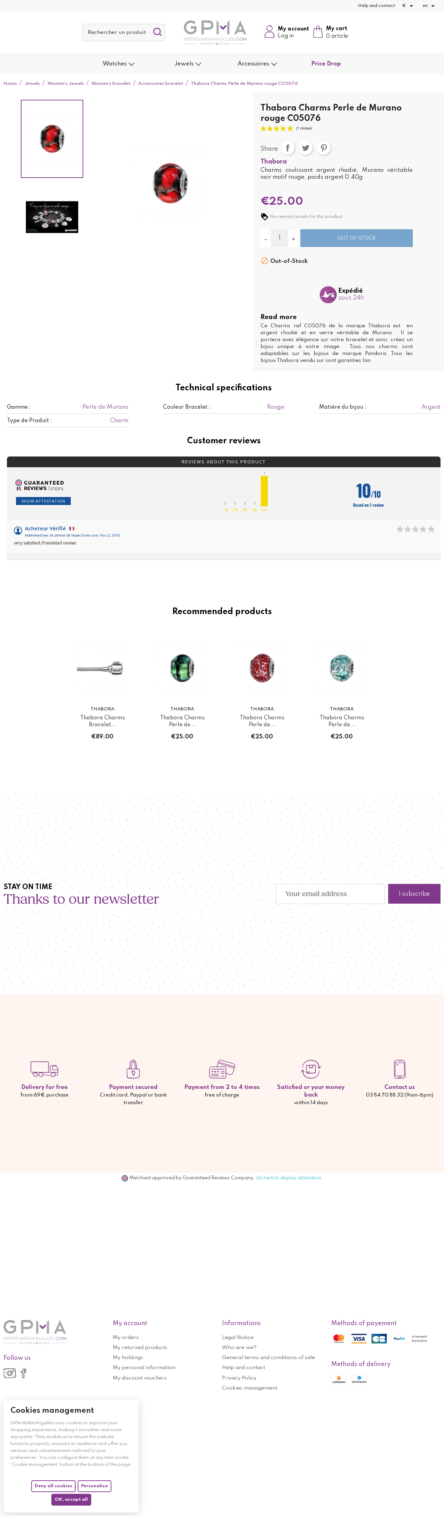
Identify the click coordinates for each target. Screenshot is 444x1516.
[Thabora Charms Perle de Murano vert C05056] (341, 668)
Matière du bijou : (342, 407)
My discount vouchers (140, 1378)
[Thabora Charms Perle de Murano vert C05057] (182, 668)
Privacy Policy (239, 1378)
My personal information (144, 1368)
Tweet (306, 148)
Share (287, 148)
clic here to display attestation (288, 1178)
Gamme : (19, 407)
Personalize (94, 1486)
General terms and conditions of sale (268, 1357)
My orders (126, 1337)
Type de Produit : (29, 421)
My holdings (128, 1357)
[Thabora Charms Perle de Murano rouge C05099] (261, 668)
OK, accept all (71, 1499)
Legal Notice (238, 1337)
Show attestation (43, 501)
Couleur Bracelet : (187, 407)
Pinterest (324, 148)
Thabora (274, 162)
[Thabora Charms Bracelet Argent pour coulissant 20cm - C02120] (102, 668)
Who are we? (239, 1347)
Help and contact (376, 5)
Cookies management (249, 1388)
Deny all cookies (53, 1486)
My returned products (140, 1347)
